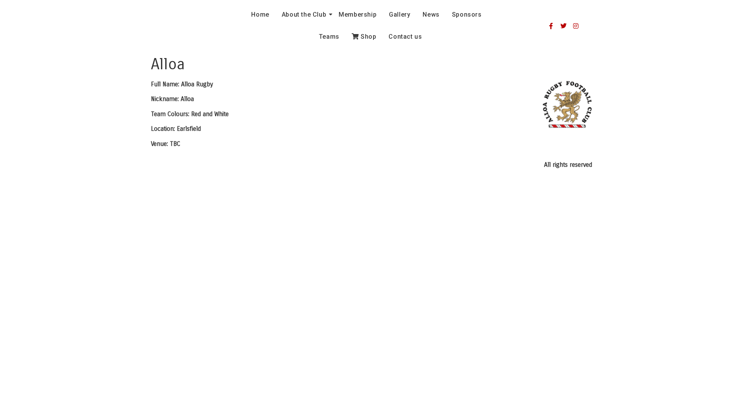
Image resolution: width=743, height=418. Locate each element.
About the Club (304, 14)
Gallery (399, 14)
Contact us (405, 36)
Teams (329, 36)
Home (260, 14)
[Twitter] (563, 26)
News (431, 14)
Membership (358, 14)
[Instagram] (576, 26)
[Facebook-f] (551, 26)
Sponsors (467, 14)
